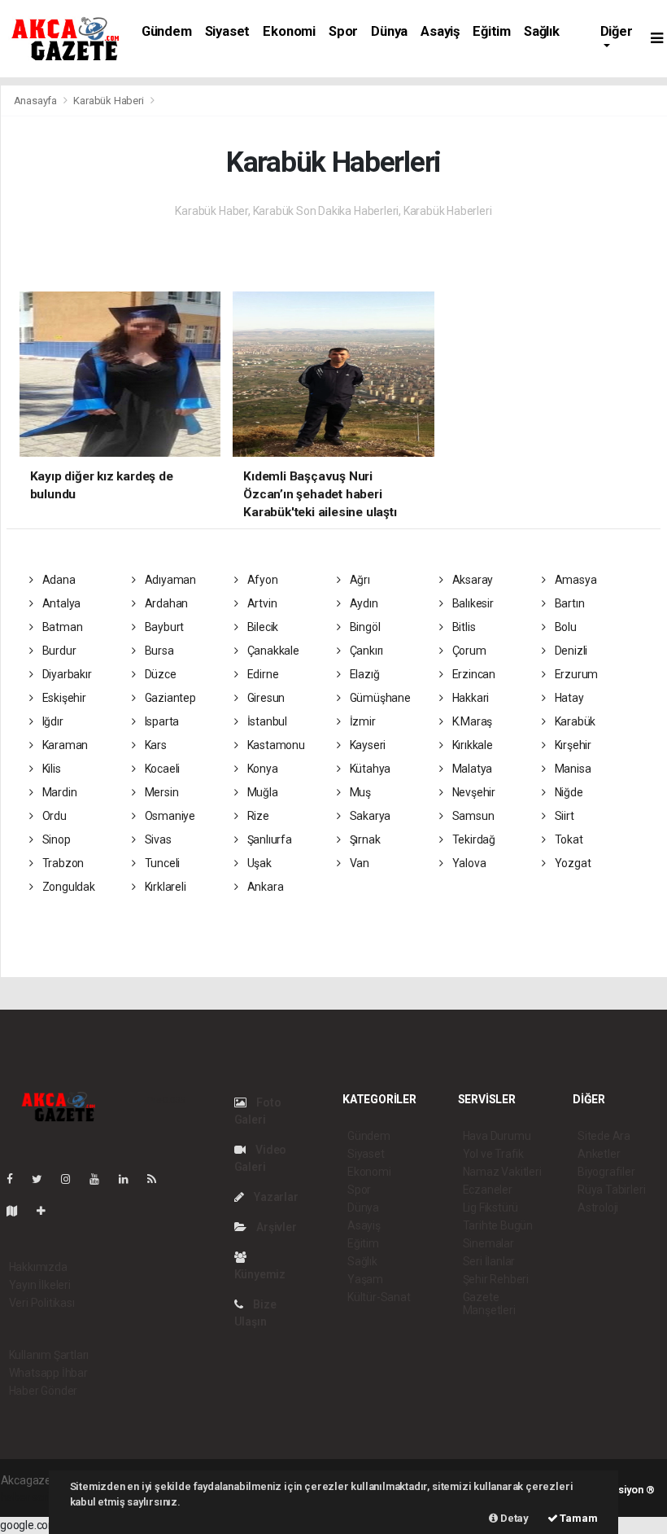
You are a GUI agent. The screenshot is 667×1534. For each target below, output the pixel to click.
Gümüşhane (379, 697)
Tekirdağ (472, 839)
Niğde (567, 792)
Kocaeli (161, 768)
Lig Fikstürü (491, 1207)
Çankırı (365, 650)
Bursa (158, 650)
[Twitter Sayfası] (43, 1179)
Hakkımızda (38, 1266)
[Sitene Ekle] (48, 1210)
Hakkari (469, 697)
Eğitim (492, 31)
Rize (257, 815)
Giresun (265, 697)
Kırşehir (571, 745)
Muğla (261, 792)
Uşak (258, 863)
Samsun (472, 815)
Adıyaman (169, 579)
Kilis (50, 768)
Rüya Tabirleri (611, 1189)
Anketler (599, 1153)
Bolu (564, 626)
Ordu (53, 815)
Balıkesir (472, 603)
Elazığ (363, 674)
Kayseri (366, 745)
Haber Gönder (43, 1390)
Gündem (167, 31)
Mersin (160, 792)
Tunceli (161, 863)
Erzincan (472, 674)
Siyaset (228, 31)
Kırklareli (164, 886)
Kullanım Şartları (49, 1354)
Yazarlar (274, 1196)
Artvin (261, 603)
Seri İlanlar (489, 1261)
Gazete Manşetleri (489, 1304)
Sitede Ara (604, 1135)
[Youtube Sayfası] (100, 1179)
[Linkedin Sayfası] (130, 1179)
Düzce (159, 674)
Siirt (563, 815)
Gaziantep (169, 697)
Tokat (567, 839)
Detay (513, 1518)
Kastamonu (275, 745)
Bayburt (163, 626)
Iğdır (51, 721)
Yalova (468, 863)
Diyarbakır (66, 674)
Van (358, 863)
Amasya (574, 579)
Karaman (64, 745)
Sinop (55, 839)
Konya (261, 768)
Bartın (568, 603)
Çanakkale (272, 650)
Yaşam (365, 1279)
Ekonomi (289, 31)
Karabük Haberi (108, 100)
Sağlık (542, 31)
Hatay (568, 697)
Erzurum (575, 674)
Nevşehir (472, 792)
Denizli (569, 650)
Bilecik (261, 626)
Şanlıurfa (268, 839)
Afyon (261, 579)
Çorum (468, 650)
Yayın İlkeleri (40, 1284)
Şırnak (363, 839)
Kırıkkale (471, 745)
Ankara (264, 886)
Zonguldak (67, 886)
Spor (343, 31)
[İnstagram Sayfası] (72, 1179)
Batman (61, 626)
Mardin (58, 792)
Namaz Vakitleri (502, 1171)
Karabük (573, 721)
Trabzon (62, 863)
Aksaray (471, 579)
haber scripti (32, 1497)
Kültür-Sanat (379, 1297)
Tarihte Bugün (498, 1225)
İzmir (361, 721)
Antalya (60, 603)
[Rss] (158, 1179)
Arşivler (275, 1227)
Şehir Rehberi (496, 1279)
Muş (359, 792)
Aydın (362, 603)
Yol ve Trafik (494, 1153)
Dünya (389, 31)
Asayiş (440, 31)
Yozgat (571, 863)
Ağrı (358, 579)
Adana (58, 579)
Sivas (157, 839)
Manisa (571, 768)
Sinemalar (488, 1243)
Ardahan (165, 603)
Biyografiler (606, 1171)
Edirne (261, 674)
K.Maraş (471, 721)
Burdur (58, 650)
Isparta (160, 721)
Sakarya (368, 815)
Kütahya (368, 768)
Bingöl (363, 626)
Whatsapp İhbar (48, 1372)
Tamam (578, 1518)
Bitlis (462, 626)
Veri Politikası (42, 1302)
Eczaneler (487, 1189)
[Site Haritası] (19, 1210)
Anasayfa (36, 100)
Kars (154, 745)
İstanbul (266, 721)
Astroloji (598, 1207)
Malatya (471, 768)
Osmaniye (168, 815)
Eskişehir (63, 697)
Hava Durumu (497, 1135)
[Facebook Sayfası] (16, 1179)
